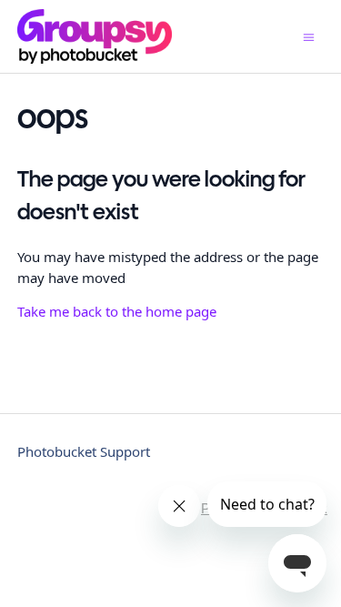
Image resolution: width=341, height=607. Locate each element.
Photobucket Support (83, 451)
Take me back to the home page (116, 311)
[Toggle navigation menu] (309, 37)
